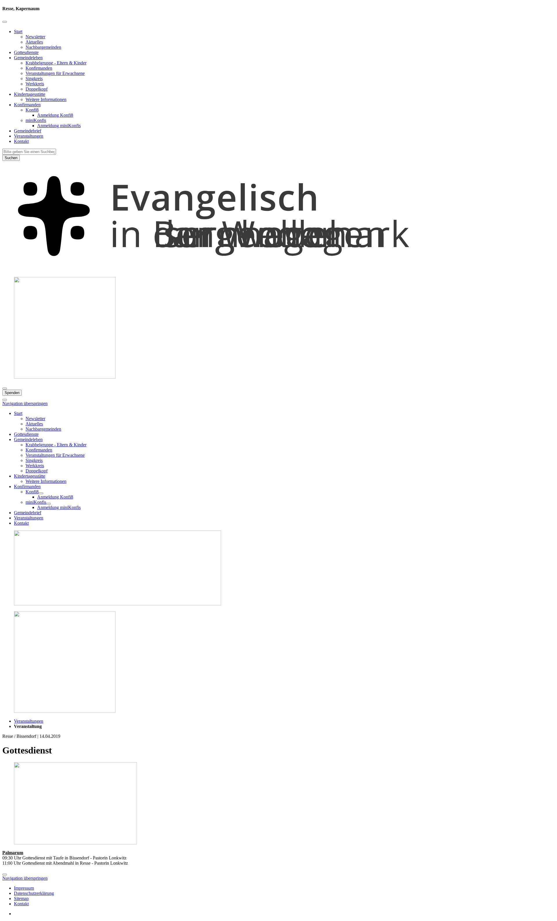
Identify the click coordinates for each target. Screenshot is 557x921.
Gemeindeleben (28, 57)
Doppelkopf (37, 89)
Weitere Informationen (46, 99)
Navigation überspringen (25, 403)
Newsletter (35, 36)
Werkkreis (35, 83)
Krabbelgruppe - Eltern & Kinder (56, 62)
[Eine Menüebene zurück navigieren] (4, 22)
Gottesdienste (26, 52)
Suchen (11, 158)
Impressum (24, 888)
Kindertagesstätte (29, 94)
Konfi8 (32, 109)
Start (18, 31)
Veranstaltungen (28, 136)
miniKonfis (36, 120)
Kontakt (21, 141)
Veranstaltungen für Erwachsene (55, 73)
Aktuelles (34, 41)
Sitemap (21, 898)
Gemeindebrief (27, 130)
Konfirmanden (39, 68)
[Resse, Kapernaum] (278, 269)
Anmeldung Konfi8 (55, 115)
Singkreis (34, 78)
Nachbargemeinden (43, 47)
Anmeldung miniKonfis (59, 125)
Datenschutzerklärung (34, 893)
